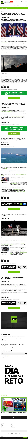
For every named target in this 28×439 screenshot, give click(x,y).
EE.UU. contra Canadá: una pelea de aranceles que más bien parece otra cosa (14, 413)
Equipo (11, 424)
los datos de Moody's (14, 183)
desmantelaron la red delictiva (15, 287)
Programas (9, 5)
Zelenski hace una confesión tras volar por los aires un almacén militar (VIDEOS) (12, 336)
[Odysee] (11, 433)
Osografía (4, 395)
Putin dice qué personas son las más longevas (7, 347)
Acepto (5, 355)
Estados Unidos (10, 89)
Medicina (14, 299)
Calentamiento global (4, 89)
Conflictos (2, 200)
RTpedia (2, 426)
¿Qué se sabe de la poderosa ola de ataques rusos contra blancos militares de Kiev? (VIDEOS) (13, 339)
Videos (2, 424)
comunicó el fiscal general (13, 286)
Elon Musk (2, 263)
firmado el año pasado (4, 42)
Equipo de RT (24, 5)
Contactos (12, 423)
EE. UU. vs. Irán (7, 200)
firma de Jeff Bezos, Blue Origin (8, 244)
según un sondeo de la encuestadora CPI (6, 111)
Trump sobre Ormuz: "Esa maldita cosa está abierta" (5, 183)
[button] (14, 319)
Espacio (6, 263)
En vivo (12, 1)
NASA (10, 263)
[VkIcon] (18, 1)
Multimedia (19, 5)
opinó (24, 43)
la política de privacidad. (6, 355)
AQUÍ (6, 168)
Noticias (3, 5)
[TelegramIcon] (22, 1)
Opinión (15, 5)
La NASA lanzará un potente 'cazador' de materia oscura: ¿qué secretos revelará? (4, 253)
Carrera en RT (12, 426)
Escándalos (2, 124)
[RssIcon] (18, 433)
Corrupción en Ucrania (4, 299)
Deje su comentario (14, 98)
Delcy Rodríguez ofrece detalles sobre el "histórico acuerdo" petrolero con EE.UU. (12, 344)
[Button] (17, 2)
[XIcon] (21, 1)
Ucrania (18, 299)
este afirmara (20, 171)
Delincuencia (9, 299)
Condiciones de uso (13, 427)
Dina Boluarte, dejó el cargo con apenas (17, 116)
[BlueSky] (23, 1)
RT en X (14, 417)
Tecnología (13, 263)
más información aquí (14, 437)
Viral (6, 5)
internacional (15, 89)
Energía (12, 200)
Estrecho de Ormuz (22, 200)
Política (13, 124)
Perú (6, 124)
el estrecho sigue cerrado (17, 189)
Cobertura (12, 425)
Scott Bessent (11, 171)
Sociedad (17, 124)
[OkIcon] (25, 1)
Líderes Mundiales (3, 427)
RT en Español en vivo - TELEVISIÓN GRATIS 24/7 (9, 327)
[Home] (2, 2)
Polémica (10, 124)
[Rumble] (20, 1)
